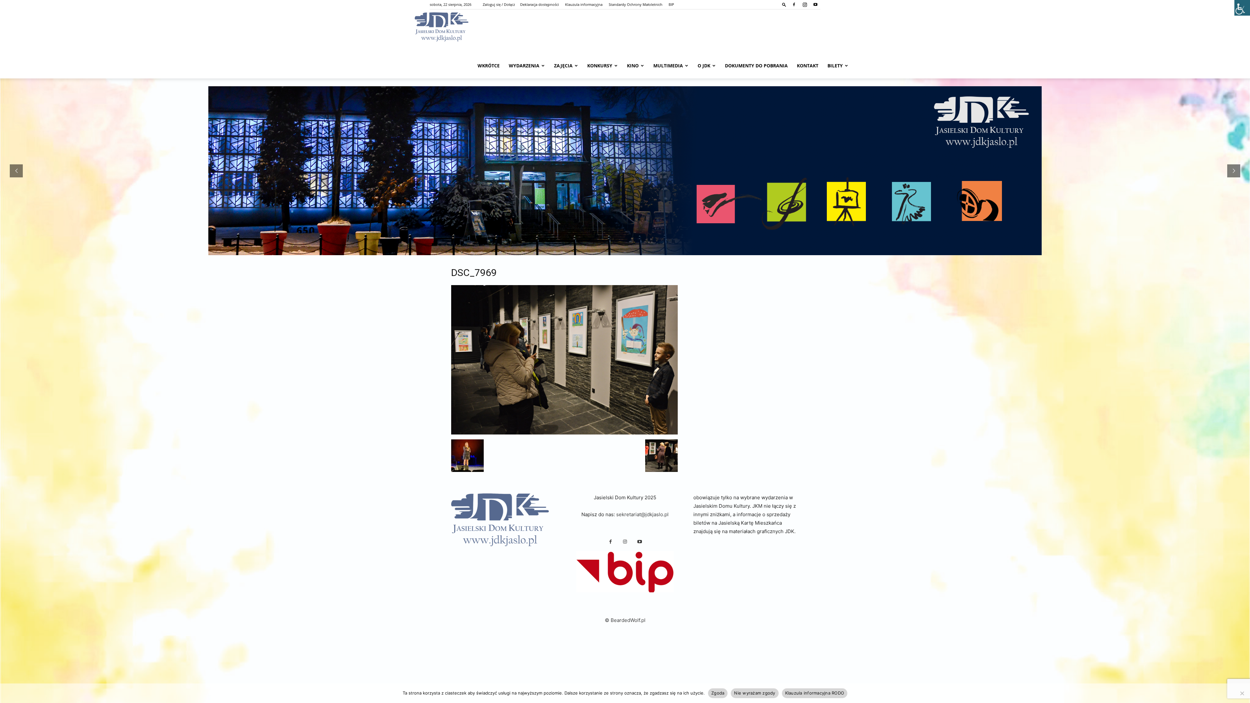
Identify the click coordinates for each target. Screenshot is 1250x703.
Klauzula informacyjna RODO (814, 693)
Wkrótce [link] (489, 65)
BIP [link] (671, 4)
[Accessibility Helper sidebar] (1242, 8)
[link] (784, 4)
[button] (467, 455)
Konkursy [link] (599, 65)
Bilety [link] (835, 65)
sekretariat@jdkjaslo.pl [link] (642, 514)
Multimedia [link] (668, 65)
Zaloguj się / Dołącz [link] (499, 4)
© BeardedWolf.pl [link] (625, 620)
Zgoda (717, 693)
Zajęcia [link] (563, 65)
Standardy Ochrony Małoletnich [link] (635, 4)
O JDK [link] (704, 65)
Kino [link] (633, 65)
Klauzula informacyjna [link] (584, 4)
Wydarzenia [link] (524, 65)
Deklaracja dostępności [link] (539, 4)
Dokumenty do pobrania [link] (756, 65)
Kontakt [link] (807, 65)
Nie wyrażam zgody (754, 693)
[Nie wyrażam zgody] (1242, 693)
